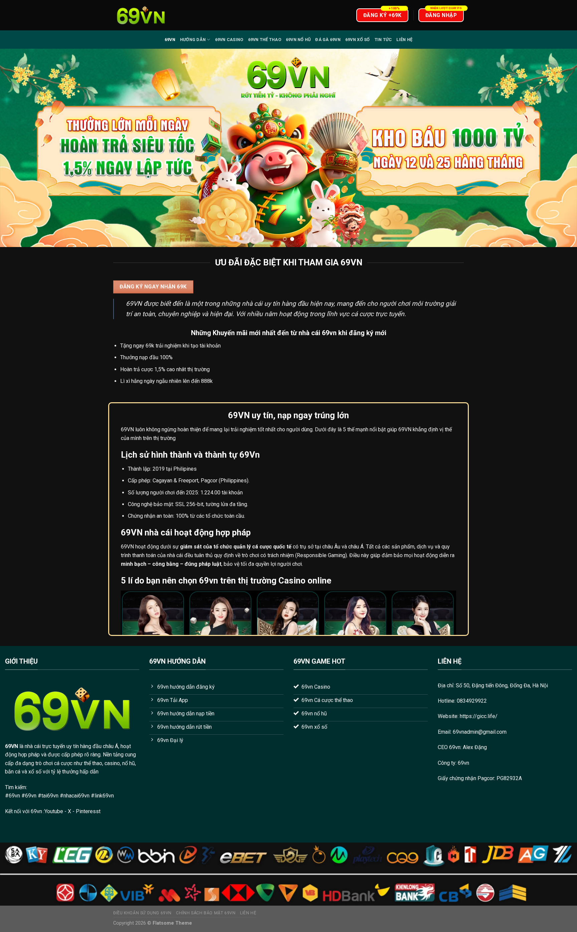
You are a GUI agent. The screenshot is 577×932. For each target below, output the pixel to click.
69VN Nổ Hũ (298, 39)
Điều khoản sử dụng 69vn (142, 913)
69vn (170, 39)
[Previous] (20, 148)
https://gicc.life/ (479, 716)
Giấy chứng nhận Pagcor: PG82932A (480, 778)
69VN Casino (229, 39)
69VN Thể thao (264, 39)
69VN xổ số (357, 39)
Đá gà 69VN (328, 39)
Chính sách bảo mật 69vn (205, 913)
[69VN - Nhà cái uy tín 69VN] (141, 15)
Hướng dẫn (193, 39)
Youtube (53, 811)
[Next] (557, 148)
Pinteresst (89, 811)
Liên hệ (404, 39)
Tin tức (383, 39)
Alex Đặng (475, 747)
